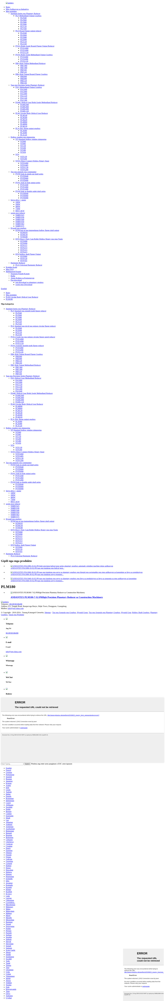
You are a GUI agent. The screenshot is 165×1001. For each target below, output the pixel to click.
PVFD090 (24, 180)
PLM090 (23, 124)
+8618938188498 (15, 604)
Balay (8, 7)
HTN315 (23, 250)
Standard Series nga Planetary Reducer (25, 14)
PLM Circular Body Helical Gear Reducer (31, 113)
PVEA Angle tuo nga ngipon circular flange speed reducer (33, 337)
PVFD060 (24, 178)
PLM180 (23, 118)
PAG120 (23, 96)
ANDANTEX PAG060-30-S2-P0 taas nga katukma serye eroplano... (37, 574)
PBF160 (23, 70)
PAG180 (23, 100)
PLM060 (23, 122)
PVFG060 (24, 187)
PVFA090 (24, 59)
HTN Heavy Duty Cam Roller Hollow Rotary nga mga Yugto (39, 239)
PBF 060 (23, 66)
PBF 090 (23, 68)
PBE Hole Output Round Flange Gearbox (31, 74)
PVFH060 (24, 196)
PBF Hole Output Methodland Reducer (30, 63)
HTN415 (23, 252)
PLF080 (23, 22)
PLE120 (23, 42)
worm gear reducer (18, 213)
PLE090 (23, 40)
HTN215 (23, 248)
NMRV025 (19, 215)
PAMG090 (24, 109)
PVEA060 (24, 48)
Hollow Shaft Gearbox (140, 612)
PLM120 (23, 126)
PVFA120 (24, 61)
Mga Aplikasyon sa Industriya (17, 9)
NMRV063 (19, 224)
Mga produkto (11, 11)
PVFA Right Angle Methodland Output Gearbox (34, 55)
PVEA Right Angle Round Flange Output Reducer (34, 46)
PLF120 (23, 27)
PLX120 (23, 135)
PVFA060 (24, 57)
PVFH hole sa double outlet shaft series (30, 191)
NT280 (23, 150)
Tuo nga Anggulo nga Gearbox (64, 612)
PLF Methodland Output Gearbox (28, 16)
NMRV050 (19, 222)
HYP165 (23, 261)
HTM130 (24, 235)
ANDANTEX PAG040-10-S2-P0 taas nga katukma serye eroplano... (37, 581)
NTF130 (23, 157)
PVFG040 (24, 185)
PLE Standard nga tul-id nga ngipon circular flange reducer (33, 326)
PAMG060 (24, 107)
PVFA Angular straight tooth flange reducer (27, 346)
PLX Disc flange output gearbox (27, 128)
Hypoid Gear (126, 612)
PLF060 (23, 20)
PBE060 (23, 76)
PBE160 (23, 83)
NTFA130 (24, 167)
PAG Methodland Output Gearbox (28, 87)
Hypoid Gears (82, 612)
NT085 (23, 144)
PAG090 (23, 94)
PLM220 (23, 120)
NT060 (23, 141)
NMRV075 (19, 226)
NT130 (23, 146)
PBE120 (23, 81)
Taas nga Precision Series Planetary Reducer (27, 85)
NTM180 (24, 237)
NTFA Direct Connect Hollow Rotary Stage (32, 161)
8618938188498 (12, 633)
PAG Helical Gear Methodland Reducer (26, 378)
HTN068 (23, 241)
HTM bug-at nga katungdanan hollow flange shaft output (37, 230)
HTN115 (23, 245)
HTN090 (23, 243)
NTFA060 (24, 163)
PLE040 (23, 33)
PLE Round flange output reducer (28, 31)
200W (17, 204)
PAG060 (23, 92)
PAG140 (23, 98)
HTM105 (24, 232)
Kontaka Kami (11, 267)
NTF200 (23, 159)
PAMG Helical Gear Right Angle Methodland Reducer (36, 102)
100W (17, 202)
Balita (13, 276)
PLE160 (23, 44)
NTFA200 (24, 170)
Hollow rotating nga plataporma (23, 137)
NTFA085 (24, 165)
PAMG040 (24, 105)
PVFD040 (24, 176)
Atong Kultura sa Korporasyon (22, 278)
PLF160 (23, 29)
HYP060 (23, 256)
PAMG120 (24, 111)
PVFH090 (24, 198)
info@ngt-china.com (16, 608)
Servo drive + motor (18, 200)
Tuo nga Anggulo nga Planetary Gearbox (104, 612)
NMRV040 (19, 219)
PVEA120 (24, 53)
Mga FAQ (10, 269)
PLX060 (23, 131)
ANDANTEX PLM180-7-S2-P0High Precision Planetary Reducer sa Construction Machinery (57, 597)
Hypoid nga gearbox (18, 228)
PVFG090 (24, 189)
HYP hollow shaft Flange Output (28, 254)
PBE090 (23, 79)
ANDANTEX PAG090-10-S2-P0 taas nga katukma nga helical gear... (37, 568)
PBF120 (23, 72)
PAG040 (23, 89)
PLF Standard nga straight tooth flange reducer (28, 311)
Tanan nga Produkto (16, 615)
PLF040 (23, 18)
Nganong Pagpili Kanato (20, 274)
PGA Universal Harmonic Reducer (28, 265)
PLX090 (23, 133)
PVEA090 (24, 50)
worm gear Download (23, 285)
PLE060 (23, 35)
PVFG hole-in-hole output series (27, 183)
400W (17, 206)
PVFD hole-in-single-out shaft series (29, 174)
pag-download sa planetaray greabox (29, 282)
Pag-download (16, 280)
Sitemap (48, 612)
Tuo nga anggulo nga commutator (23, 172)
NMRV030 (19, 217)
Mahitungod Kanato (13, 272)
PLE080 (23, 37)
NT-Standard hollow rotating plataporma (30, 139)
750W (17, 209)
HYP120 (23, 259)
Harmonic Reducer (18, 263)
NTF (17, 154)
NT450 (23, 152)
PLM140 (23, 115)
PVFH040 (24, 193)
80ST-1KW (19, 211)
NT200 (23, 148)
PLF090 (23, 24)
